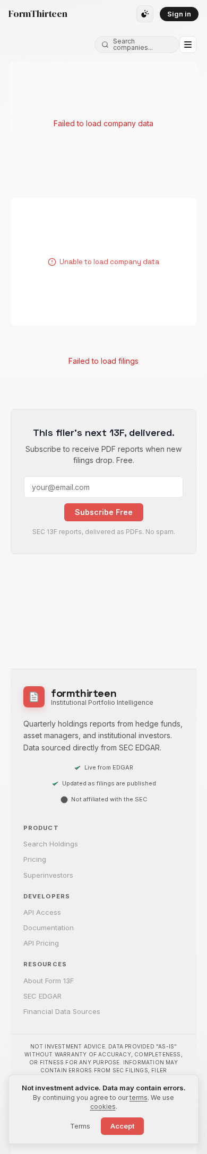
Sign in (179, 14)
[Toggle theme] (144, 13)
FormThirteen (37, 14)
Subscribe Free (104, 512)
